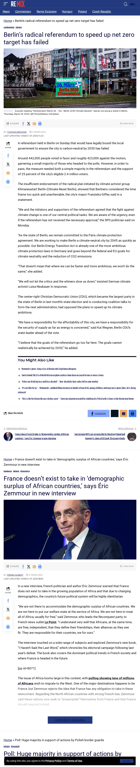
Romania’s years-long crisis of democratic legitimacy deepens (49, 369)
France (8, 471)
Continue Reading (70, 720)
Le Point (50, 622)
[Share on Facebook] (23, 123)
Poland (15, 746)
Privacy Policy (53, 760)
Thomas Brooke (17, 132)
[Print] (39, 123)
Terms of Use (74, 760)
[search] (125, 4)
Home (8, 21)
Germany (9, 27)
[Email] (34, 123)
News (19, 27)
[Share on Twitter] (28, 123)
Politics (25, 471)
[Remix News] (17, 4)
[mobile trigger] (7, 4)
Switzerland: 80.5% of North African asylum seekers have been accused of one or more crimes (63, 375)
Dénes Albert (15, 575)
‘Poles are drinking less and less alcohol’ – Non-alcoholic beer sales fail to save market (60, 382)
